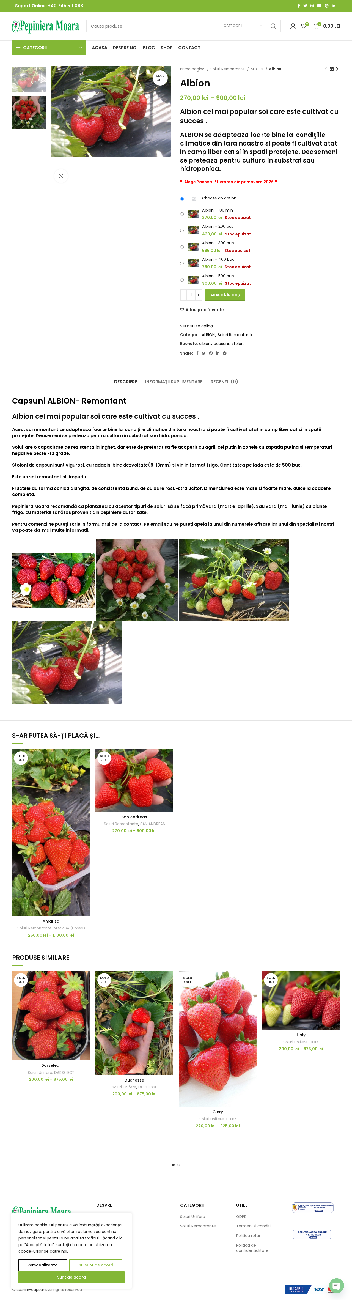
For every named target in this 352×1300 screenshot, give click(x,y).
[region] (71, 1251)
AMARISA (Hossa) (69, 928)
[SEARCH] (273, 26)
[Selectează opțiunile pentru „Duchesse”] (169, 992)
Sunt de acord (71, 1277)
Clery (218, 1112)
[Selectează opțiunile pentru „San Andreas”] (169, 770)
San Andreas (134, 817)
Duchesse (134, 1080)
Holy (301, 1035)
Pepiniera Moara (30, 506)
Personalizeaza (43, 1265)
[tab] (125, 379)
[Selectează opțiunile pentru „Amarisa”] (86, 770)
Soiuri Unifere (40, 1072)
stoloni (238, 343)
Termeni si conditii (253, 1226)
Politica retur (248, 1235)
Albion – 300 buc (218, 243)
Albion (23, 416)
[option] (29, 79)
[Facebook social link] (299, 5)
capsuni (221, 343)
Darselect (51, 1065)
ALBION (257, 69)
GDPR (241, 1216)
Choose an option (219, 198)
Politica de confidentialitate (252, 1248)
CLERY (231, 1119)
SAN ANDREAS (152, 824)
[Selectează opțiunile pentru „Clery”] (252, 992)
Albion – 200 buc (218, 226)
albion (205, 343)
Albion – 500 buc (218, 276)
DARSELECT (64, 1072)
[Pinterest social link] (326, 5)
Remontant (104, 401)
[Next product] (337, 69)
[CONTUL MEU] (293, 26)
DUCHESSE (147, 1087)
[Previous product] (326, 69)
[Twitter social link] (305, 5)
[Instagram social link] (312, 5)
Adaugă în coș (225, 295)
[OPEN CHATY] (336, 1285)
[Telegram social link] (224, 353)
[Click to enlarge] (61, 176)
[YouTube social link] (319, 5)
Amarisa (51, 921)
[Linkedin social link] (333, 5)
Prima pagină (193, 69)
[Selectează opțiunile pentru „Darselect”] (86, 992)
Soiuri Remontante (228, 69)
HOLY (314, 1042)
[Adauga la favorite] (86, 758)
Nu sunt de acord (95, 1265)
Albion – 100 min (217, 210)
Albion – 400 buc (218, 259)
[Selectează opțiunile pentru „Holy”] (336, 992)
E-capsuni (36, 1289)
